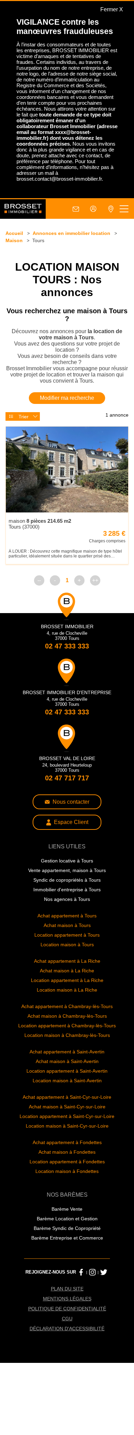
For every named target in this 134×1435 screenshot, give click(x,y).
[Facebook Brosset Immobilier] (81, 1272)
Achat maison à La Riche (67, 970)
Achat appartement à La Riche (67, 961)
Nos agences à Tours (67, 899)
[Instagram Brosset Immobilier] (92, 1272)
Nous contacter (71, 802)
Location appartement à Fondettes (67, 1161)
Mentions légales (67, 1298)
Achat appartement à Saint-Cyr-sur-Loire (67, 1097)
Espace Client (71, 822)
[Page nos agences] (111, 209)
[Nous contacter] (76, 209)
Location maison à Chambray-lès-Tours (67, 1035)
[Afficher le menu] (124, 208)
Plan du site (67, 1288)
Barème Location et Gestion (67, 1218)
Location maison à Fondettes (67, 1171)
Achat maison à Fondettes (67, 1152)
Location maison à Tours (67, 944)
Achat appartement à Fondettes (67, 1142)
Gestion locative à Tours (67, 860)
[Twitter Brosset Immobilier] (104, 1272)
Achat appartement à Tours (67, 915)
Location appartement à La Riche (67, 980)
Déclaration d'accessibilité (67, 1328)
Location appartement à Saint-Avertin (67, 1071)
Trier (24, 416)
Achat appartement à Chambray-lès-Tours (67, 1006)
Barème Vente (67, 1209)
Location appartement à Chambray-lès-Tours (67, 1025)
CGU (67, 1318)
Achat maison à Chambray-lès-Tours (67, 1016)
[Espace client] (93, 209)
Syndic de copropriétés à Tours (67, 880)
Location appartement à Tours (67, 935)
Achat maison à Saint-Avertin (67, 1061)
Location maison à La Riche (67, 990)
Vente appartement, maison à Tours (67, 870)
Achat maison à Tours (67, 925)
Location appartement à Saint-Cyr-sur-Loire (67, 1116)
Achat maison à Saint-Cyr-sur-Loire (67, 1106)
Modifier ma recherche (67, 398)
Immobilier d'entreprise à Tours (67, 889)
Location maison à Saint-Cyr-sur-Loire (67, 1126)
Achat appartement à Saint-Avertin (67, 1051)
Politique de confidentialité (67, 1308)
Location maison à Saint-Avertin (67, 1080)
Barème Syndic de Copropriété (67, 1228)
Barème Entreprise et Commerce (67, 1238)
